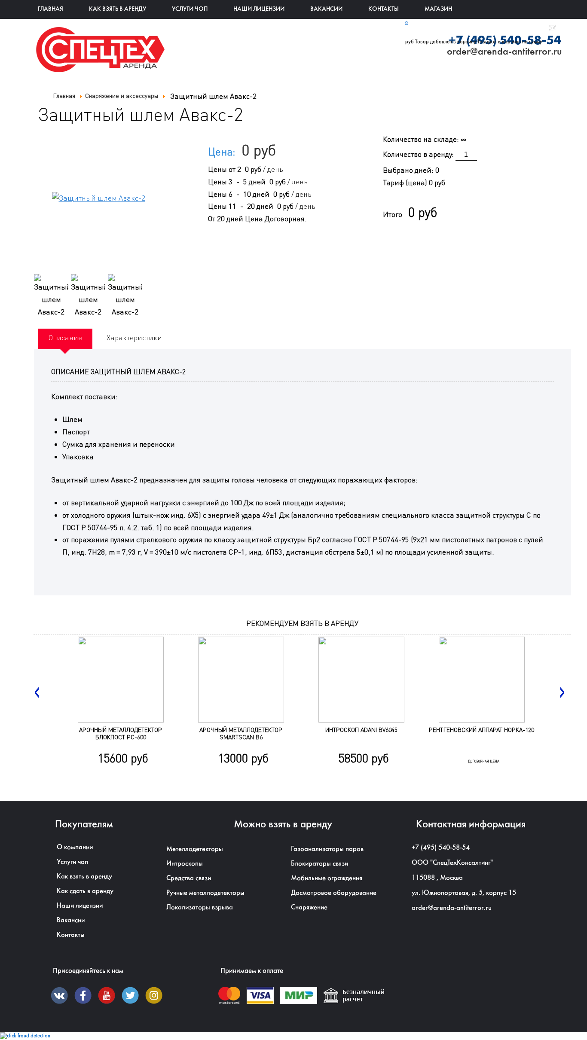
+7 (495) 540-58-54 (441, 848)
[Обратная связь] (552, 29)
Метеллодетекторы (194, 849)
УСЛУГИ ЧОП (190, 9)
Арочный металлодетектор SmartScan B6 (240, 733)
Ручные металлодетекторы (205, 893)
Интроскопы (184, 863)
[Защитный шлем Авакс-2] (51, 296)
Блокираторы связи (319, 863)
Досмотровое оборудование (333, 893)
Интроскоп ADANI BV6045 (361, 729)
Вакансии (326, 9)
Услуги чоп (72, 862)
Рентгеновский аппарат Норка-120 (481, 729)
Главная (50, 9)
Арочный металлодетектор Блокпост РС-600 (120, 733)
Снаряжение (309, 907)
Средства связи (188, 878)
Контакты (383, 9)
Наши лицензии (258, 9)
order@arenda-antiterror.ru (452, 908)
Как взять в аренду (117, 9)
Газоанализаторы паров (327, 849)
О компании (75, 847)
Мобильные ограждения (326, 878)
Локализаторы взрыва (199, 907)
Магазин (438, 9)
